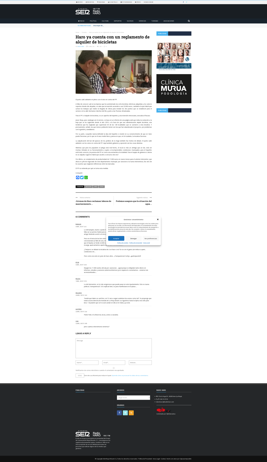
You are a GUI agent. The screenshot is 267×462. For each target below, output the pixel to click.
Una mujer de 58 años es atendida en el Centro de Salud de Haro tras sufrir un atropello (124, 25)
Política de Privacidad (145, 459)
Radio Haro (81, 46)
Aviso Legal (146, 243)
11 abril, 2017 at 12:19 (81, 311)
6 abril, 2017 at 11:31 (81, 227)
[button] (158, 219)
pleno (101, 186)
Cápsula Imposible (185, 459)
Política (93, 21)
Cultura (105, 21)
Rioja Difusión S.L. (111, 459)
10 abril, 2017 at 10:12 (81, 295)
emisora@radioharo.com (166, 402)
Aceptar (116, 238)
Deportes (118, 21)
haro (95, 186)
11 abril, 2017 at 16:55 (81, 323)
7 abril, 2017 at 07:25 (81, 281)
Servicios (142, 21)
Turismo (154, 21)
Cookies (163, 459)
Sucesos (130, 21)
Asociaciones (169, 21)
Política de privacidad (135, 243)
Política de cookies (122, 243)
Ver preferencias (150, 238)
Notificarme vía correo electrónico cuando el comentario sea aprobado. (100, 370)
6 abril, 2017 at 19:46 (81, 265)
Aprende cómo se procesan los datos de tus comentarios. (130, 375)
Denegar (133, 238)
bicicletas (88, 186)
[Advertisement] (173, 129)
